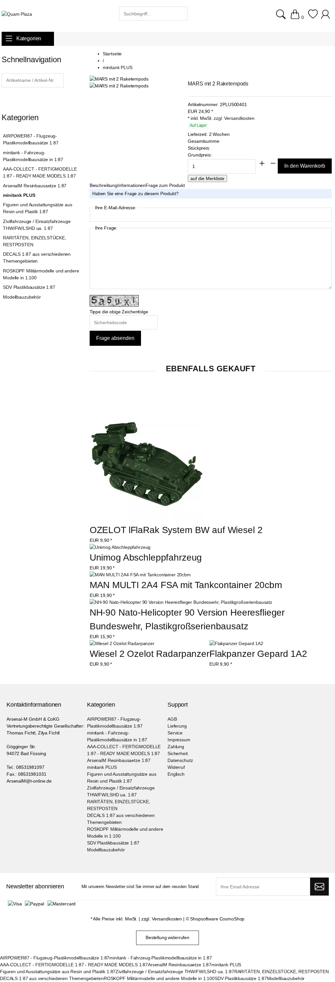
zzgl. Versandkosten (234, 118)
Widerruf (176, 767)
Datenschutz (180, 760)
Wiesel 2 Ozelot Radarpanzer (149, 654)
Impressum (179, 739)
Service (175, 732)
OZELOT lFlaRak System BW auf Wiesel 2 (176, 530)
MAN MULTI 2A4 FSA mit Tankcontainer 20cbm (186, 585)
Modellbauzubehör (22, 297)
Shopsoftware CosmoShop (217, 918)
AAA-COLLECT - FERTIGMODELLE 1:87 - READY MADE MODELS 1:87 (40, 172)
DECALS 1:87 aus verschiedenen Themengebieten (37, 257)
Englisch (176, 774)
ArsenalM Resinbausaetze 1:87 (34, 185)
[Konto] (326, 17)
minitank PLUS (19, 195)
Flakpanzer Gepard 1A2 (258, 654)
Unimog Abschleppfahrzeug (146, 557)
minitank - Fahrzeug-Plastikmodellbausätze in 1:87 (33, 156)
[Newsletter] (319, 887)
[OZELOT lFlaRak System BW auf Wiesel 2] (147, 465)
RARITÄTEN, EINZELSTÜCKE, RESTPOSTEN (34, 241)
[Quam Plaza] (17, 14)
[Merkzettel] (313, 17)
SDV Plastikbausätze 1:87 (29, 287)
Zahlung (176, 746)
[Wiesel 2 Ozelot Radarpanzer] (122, 643)
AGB (172, 719)
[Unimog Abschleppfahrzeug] (120, 547)
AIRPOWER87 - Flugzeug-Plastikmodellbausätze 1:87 (30, 139)
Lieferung (177, 726)
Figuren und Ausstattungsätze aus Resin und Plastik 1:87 (37, 208)
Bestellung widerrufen (167, 937)
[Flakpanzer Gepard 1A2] (236, 643)
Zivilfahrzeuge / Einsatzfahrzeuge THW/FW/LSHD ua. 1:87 (36, 225)
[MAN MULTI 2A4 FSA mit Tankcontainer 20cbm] (140, 574)
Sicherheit (178, 753)
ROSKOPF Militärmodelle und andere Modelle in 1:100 (41, 274)
